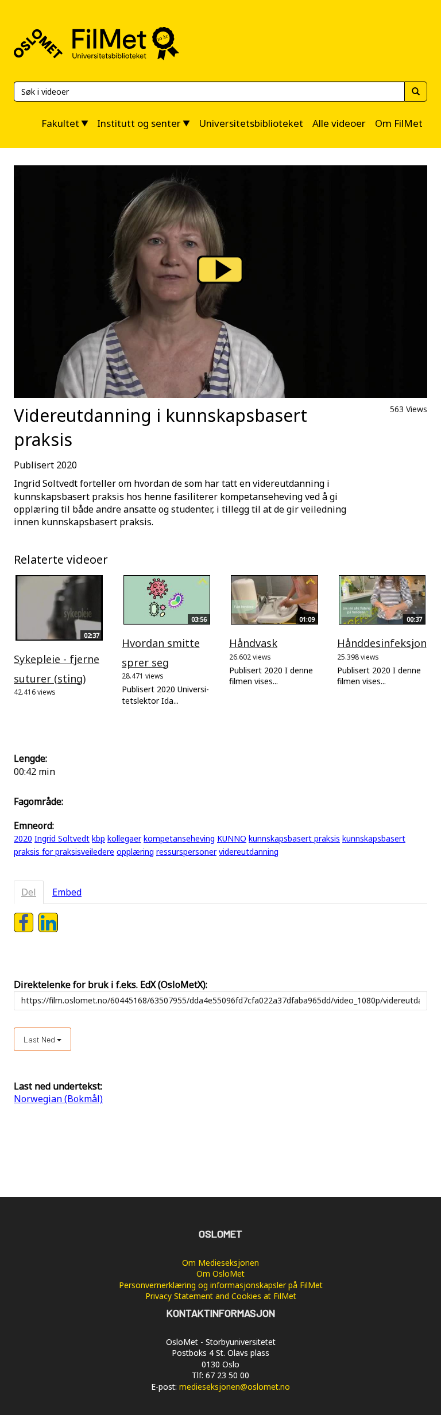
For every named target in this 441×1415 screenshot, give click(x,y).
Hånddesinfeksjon (382, 643)
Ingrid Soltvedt (62, 838)
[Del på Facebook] (23, 922)
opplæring (135, 851)
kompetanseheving (179, 838)
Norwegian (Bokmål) (58, 1098)
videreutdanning (248, 851)
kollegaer (124, 838)
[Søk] (415, 92)
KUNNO (231, 838)
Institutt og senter (139, 123)
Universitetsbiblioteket (251, 123)
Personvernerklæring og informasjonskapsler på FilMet (221, 1285)
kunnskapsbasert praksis (294, 838)
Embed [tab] (67, 892)
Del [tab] (28, 892)
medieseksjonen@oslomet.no (234, 1386)
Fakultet (60, 123)
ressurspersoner (186, 851)
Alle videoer (339, 123)
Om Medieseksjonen (220, 1262)
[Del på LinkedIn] (48, 922)
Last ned (40, 1039)
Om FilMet (399, 123)
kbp (98, 838)
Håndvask (253, 643)
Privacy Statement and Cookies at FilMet (220, 1295)
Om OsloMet (220, 1273)
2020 (23, 838)
